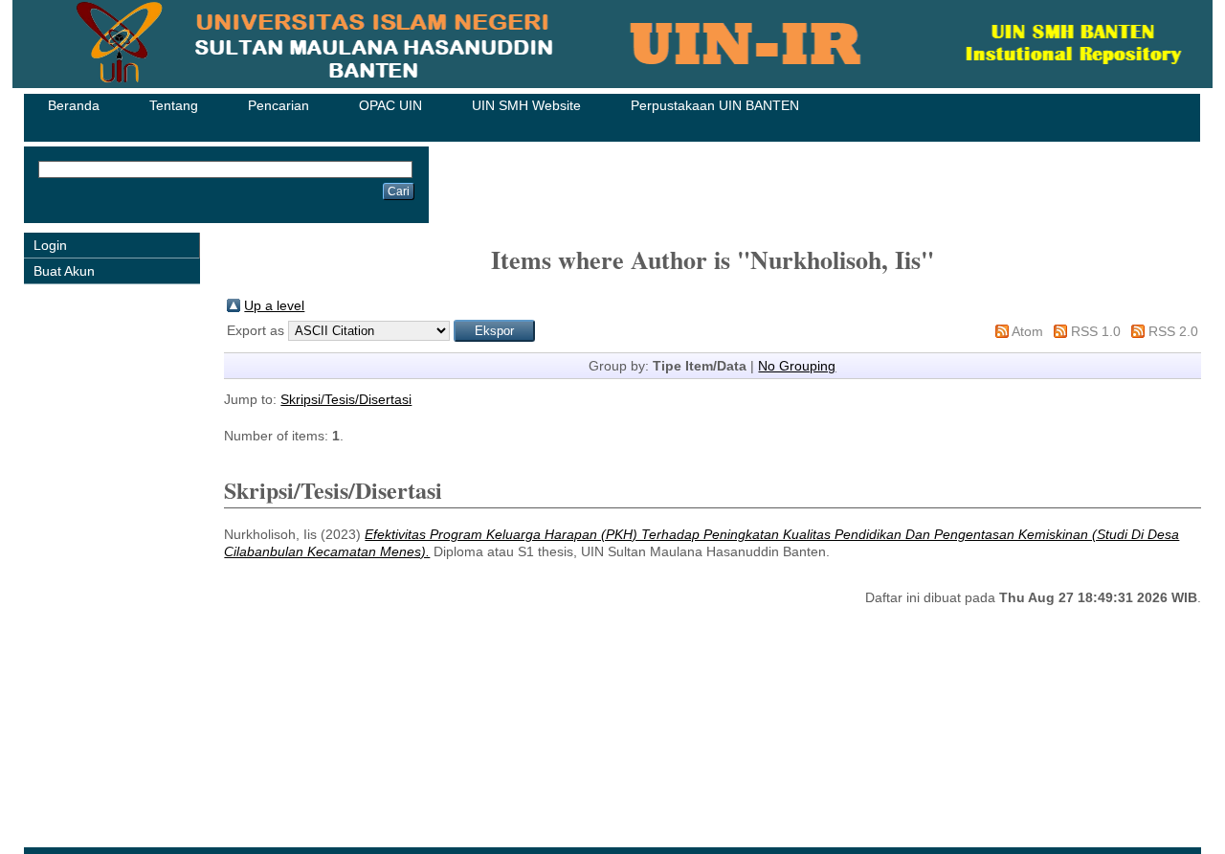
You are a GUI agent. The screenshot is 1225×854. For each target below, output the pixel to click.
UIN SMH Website (526, 105)
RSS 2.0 (1173, 331)
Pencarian (278, 105)
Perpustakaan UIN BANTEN (715, 105)
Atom (1027, 331)
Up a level (274, 305)
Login (50, 245)
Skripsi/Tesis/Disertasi (346, 399)
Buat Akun (64, 271)
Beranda (74, 105)
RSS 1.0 (1096, 331)
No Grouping (796, 365)
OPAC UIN (390, 105)
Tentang (173, 105)
